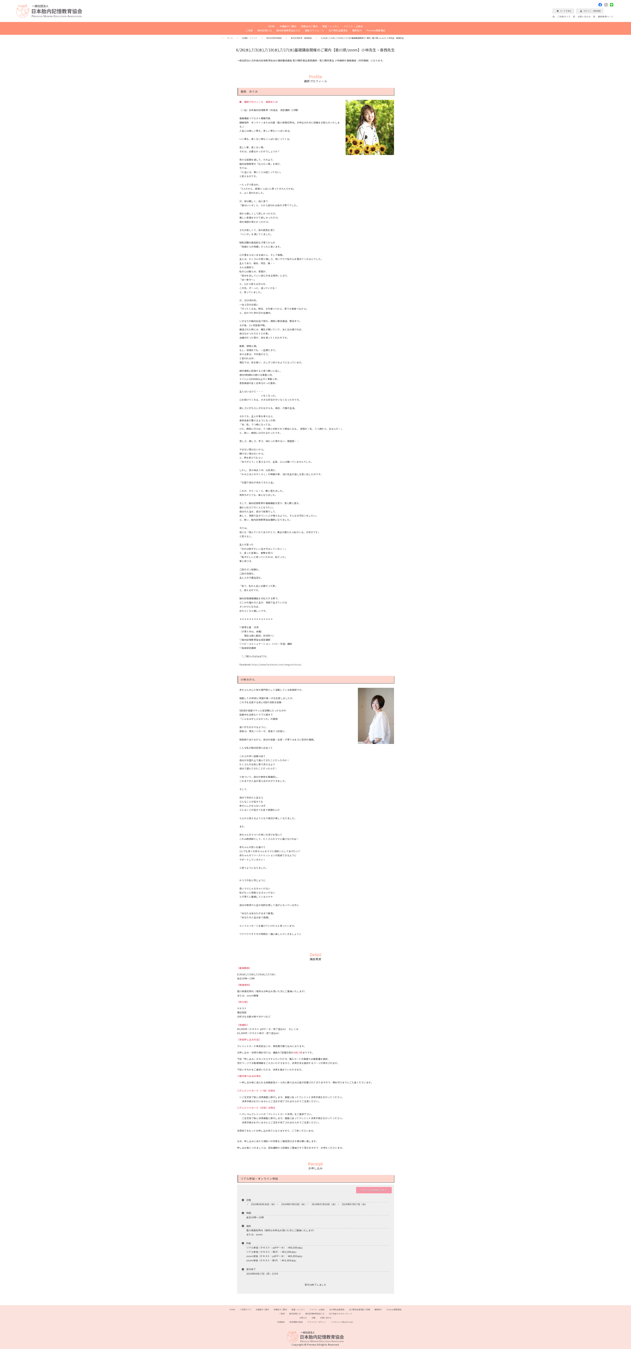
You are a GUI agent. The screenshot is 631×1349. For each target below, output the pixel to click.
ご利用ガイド (564, 16)
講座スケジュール (314, 30)
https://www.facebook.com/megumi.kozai (276, 664)
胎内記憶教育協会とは (288, 30)
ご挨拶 (249, 30)
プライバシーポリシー (316, 1322)
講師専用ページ (605, 16)
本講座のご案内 (288, 26)
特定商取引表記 (296, 1322)
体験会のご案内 (309, 26)
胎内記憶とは (264, 30)
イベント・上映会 (353, 26)
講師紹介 (357, 30)
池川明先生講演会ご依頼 (359, 1309)
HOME (271, 26)
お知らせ (303, 1317)
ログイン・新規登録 (592, 11)
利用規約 (281, 1322)
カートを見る (565, 11)
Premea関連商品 (375, 30)
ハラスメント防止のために (342, 1322)
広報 (314, 1317)
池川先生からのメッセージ (340, 1313)
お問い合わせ (584, 16)
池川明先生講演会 (338, 30)
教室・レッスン (330, 26)
